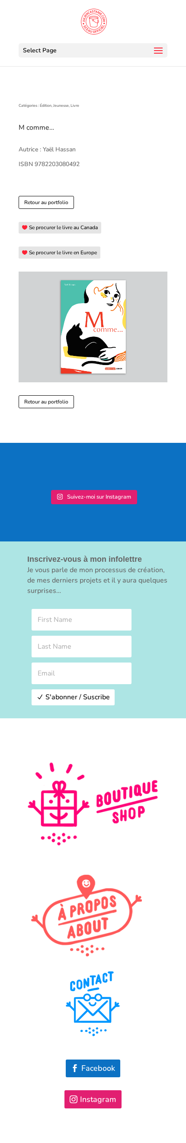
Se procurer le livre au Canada (63, 227)
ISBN (26, 164)
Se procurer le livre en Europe (63, 252)
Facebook (98, 1068)
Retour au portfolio (46, 202)
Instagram (98, 1099)
